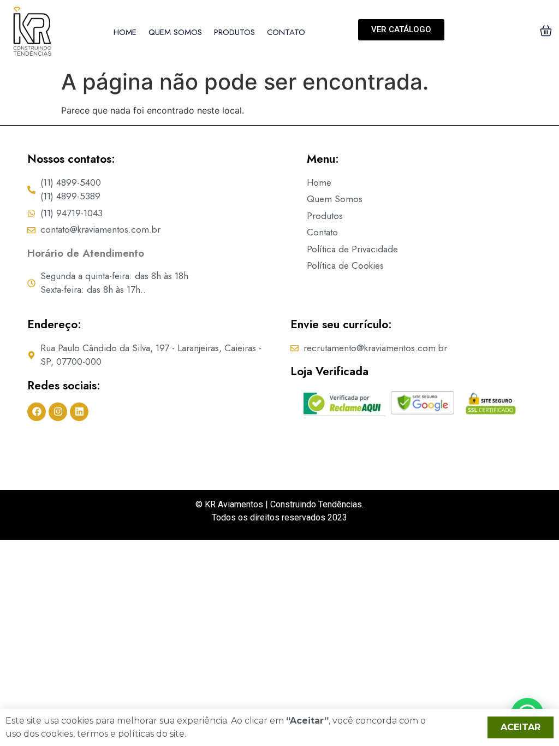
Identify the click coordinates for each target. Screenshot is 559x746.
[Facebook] (36, 411)
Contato (286, 32)
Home (125, 32)
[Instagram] (58, 411)
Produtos (234, 32)
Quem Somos (175, 32)
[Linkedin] (79, 411)
